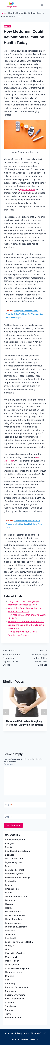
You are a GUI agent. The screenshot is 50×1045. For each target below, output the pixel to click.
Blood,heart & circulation (17, 851)
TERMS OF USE (38, 1033)
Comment (9, 764)
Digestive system (14, 862)
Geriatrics (10, 900)
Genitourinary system (16, 896)
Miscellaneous (12, 964)
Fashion (9, 885)
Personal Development (16, 987)
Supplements (11, 1006)
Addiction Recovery (15, 839)
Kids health (10, 938)
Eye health (10, 881)
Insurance (10, 930)
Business (9, 855)
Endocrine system (14, 873)
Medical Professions (15, 953)
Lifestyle (9, 945)
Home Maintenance (15, 915)
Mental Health (12, 961)
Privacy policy (22, 1033)
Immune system (13, 923)
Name (8, 805)
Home (3, 13)
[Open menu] (42, 4)
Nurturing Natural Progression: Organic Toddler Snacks (11, 657)
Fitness (9, 892)
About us (8, 1033)
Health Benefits (13, 911)
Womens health (13, 1017)
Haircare (9, 904)
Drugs (8, 866)
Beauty (8, 847)
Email (8, 817)
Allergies (9, 843)
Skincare (9, 1002)
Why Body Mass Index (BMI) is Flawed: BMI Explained (39, 657)
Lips (7, 949)
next (44, 712)
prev (6, 712)
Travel (8, 1014)
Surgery (9, 1010)
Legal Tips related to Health (19, 942)
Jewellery (10, 934)
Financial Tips (12, 889)
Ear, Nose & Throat (14, 870)
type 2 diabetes (27, 189)
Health (7, 26)
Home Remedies (13, 919)
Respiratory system (15, 995)
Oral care (9, 976)
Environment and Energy (17, 877)
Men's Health (11, 957)
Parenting (10, 983)
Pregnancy (10, 991)
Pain (7, 979)
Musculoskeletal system (17, 968)
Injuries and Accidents (16, 926)
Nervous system (13, 972)
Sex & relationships (14, 998)
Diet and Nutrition (14, 858)
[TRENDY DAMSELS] (11, 4)
